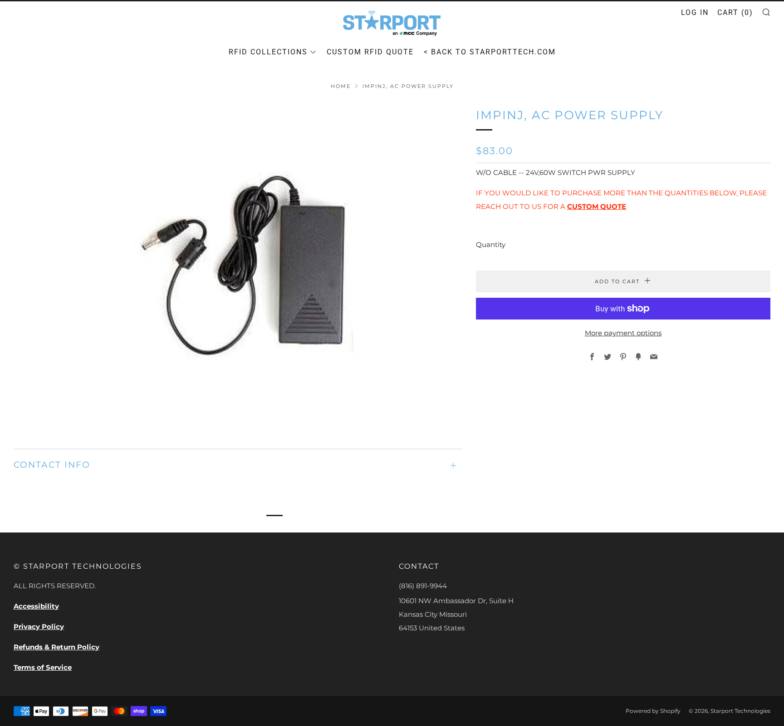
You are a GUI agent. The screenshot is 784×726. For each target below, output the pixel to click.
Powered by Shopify (653, 710)
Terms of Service (43, 667)
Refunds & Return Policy (56, 647)
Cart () (735, 12)
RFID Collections (268, 52)
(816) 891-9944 (423, 585)
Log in (695, 12)
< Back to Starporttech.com (490, 52)
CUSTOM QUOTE (596, 206)
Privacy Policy (39, 626)
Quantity (490, 244)
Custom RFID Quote (370, 52)
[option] (238, 263)
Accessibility (36, 606)
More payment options (623, 333)
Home (341, 86)
